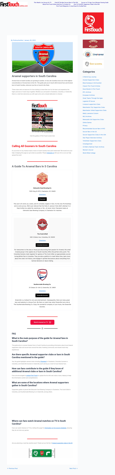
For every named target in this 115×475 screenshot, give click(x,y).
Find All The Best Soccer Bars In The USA (66, 2)
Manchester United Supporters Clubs (94, 110)
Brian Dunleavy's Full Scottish (92, 83)
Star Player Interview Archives (92, 138)
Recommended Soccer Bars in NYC (94, 128)
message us (50, 153)
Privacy (85, 125)
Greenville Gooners (42, 295)
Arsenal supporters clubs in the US (62, 443)
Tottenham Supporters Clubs (92, 141)
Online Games (87, 122)
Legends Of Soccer (89, 101)
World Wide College (89, 153)
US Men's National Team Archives (93, 147)
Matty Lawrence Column (90, 113)
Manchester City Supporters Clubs (94, 107)
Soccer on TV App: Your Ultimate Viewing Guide (94, 2)
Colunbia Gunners (42, 245)
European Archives (89, 95)
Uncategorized (87, 144)
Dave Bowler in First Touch (91, 89)
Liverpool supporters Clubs (91, 104)
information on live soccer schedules (55, 428)
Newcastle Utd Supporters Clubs (93, 119)
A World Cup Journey (89, 77)
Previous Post (12, 468)
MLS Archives (87, 116)
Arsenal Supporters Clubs (91, 80)
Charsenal (42, 199)
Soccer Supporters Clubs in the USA (94, 135)
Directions (42, 194)
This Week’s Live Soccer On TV (42, 2)
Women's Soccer (88, 150)
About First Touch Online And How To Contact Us (56, 4)
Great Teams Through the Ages (93, 98)
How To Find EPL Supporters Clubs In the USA (87, 4)
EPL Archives (87, 92)
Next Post (74, 468)
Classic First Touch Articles (91, 86)
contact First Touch (32, 375)
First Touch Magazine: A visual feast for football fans (71, 6)
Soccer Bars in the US (90, 131)
